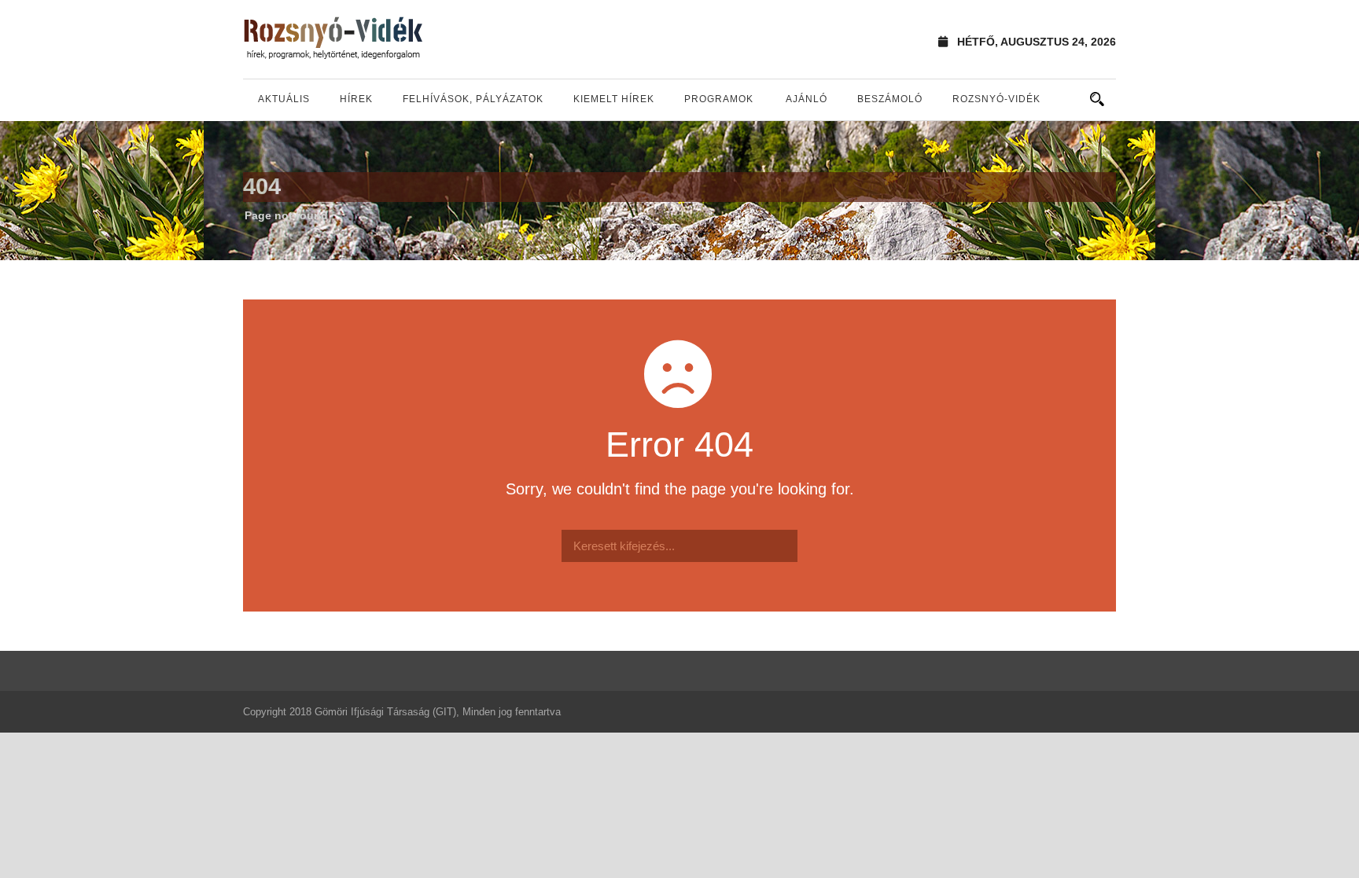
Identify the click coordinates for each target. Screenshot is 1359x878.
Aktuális (284, 99)
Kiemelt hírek (613, 99)
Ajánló (806, 99)
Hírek (356, 99)
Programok (718, 99)
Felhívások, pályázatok (473, 99)
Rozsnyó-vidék (996, 99)
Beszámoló (890, 99)
